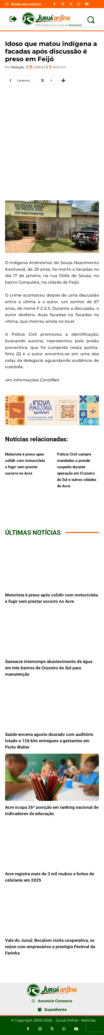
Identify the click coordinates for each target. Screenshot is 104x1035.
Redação (17, 67)
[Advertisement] (52, 142)
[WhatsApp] (79, 4)
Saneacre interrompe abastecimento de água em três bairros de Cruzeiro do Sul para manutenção (48, 668)
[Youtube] (87, 4)
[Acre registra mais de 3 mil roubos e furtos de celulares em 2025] (52, 843)
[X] (70, 4)
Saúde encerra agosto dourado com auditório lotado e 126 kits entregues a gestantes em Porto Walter (49, 741)
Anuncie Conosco (55, 1000)
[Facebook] (54, 4)
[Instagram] (62, 4)
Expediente (55, 1009)
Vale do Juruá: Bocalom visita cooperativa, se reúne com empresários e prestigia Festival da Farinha (50, 947)
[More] (63, 80)
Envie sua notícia (26, 4)
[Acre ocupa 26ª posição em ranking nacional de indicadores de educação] (52, 777)
